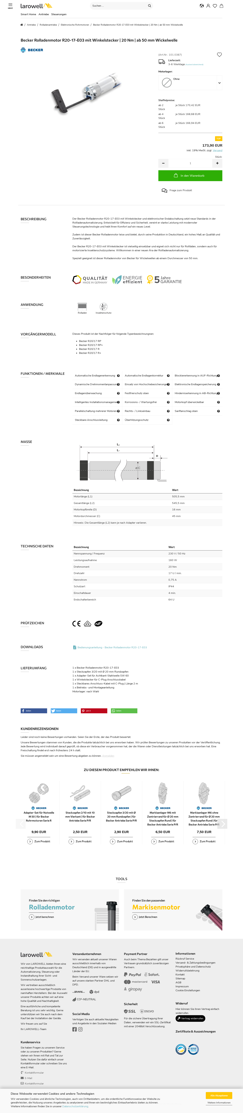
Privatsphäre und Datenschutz (193, 966)
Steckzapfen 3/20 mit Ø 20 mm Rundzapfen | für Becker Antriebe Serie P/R (121, 816)
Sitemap (180, 978)
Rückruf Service (185, 959)
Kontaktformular (34, 1073)
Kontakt (180, 974)
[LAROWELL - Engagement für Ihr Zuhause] (38, 6)
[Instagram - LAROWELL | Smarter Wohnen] (80, 1030)
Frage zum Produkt (180, 190)
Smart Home (28, 14)
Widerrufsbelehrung (187, 970)
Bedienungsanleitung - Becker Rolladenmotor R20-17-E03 (112, 647)
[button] (201, 6)
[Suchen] (149, 6)
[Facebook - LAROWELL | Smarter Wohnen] (74, 1030)
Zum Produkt (42, 841)
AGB (178, 982)
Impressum (182, 986)
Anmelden (108, 756)
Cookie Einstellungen (188, 990)
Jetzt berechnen (45, 916)
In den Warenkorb (192, 176)
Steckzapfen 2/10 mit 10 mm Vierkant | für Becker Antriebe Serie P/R (80, 816)
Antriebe (44, 14)
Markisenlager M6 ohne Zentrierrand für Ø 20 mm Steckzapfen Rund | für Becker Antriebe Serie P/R (204, 818)
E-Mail (28, 1078)
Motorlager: (165, 71)
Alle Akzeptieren (219, 1095)
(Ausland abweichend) (194, 64)
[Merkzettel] (215, 6)
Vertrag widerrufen (192, 1018)
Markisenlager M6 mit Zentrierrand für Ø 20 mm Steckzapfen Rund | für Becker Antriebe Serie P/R (162, 818)
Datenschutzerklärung (75, 1106)
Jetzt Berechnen (148, 916)
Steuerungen (58, 14)
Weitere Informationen (219, 1102)
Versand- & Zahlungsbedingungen (195, 963)
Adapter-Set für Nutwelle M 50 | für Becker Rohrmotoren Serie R (39, 816)
